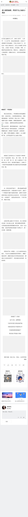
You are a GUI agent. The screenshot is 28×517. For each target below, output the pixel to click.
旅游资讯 (8, 5)
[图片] (23, 417)
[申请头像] (24, 407)
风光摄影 (13, 5)
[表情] (21, 417)
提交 (7, 421)
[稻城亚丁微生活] (14, 2)
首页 (3, 5)
